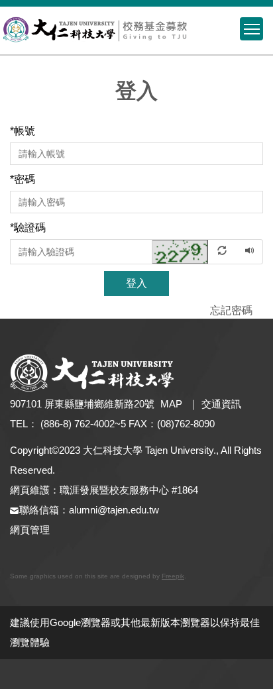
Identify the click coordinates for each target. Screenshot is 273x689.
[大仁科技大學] (136, 31)
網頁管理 (30, 529)
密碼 (22, 179)
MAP (171, 403)
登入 (136, 283)
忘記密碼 (231, 310)
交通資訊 (221, 403)
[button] (194, 251)
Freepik (173, 576)
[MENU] (251, 28)
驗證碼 (28, 227)
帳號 (22, 130)
